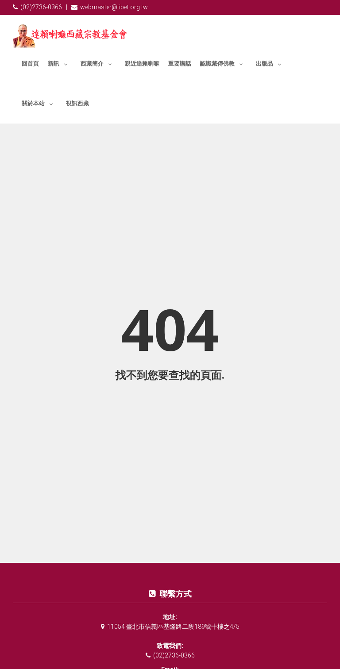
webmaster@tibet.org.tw (114, 7)
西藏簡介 (92, 63)
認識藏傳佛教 (217, 63)
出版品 (264, 63)
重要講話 (179, 63)
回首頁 (30, 63)
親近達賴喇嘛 (142, 63)
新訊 (53, 63)
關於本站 (33, 103)
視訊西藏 (77, 103)
